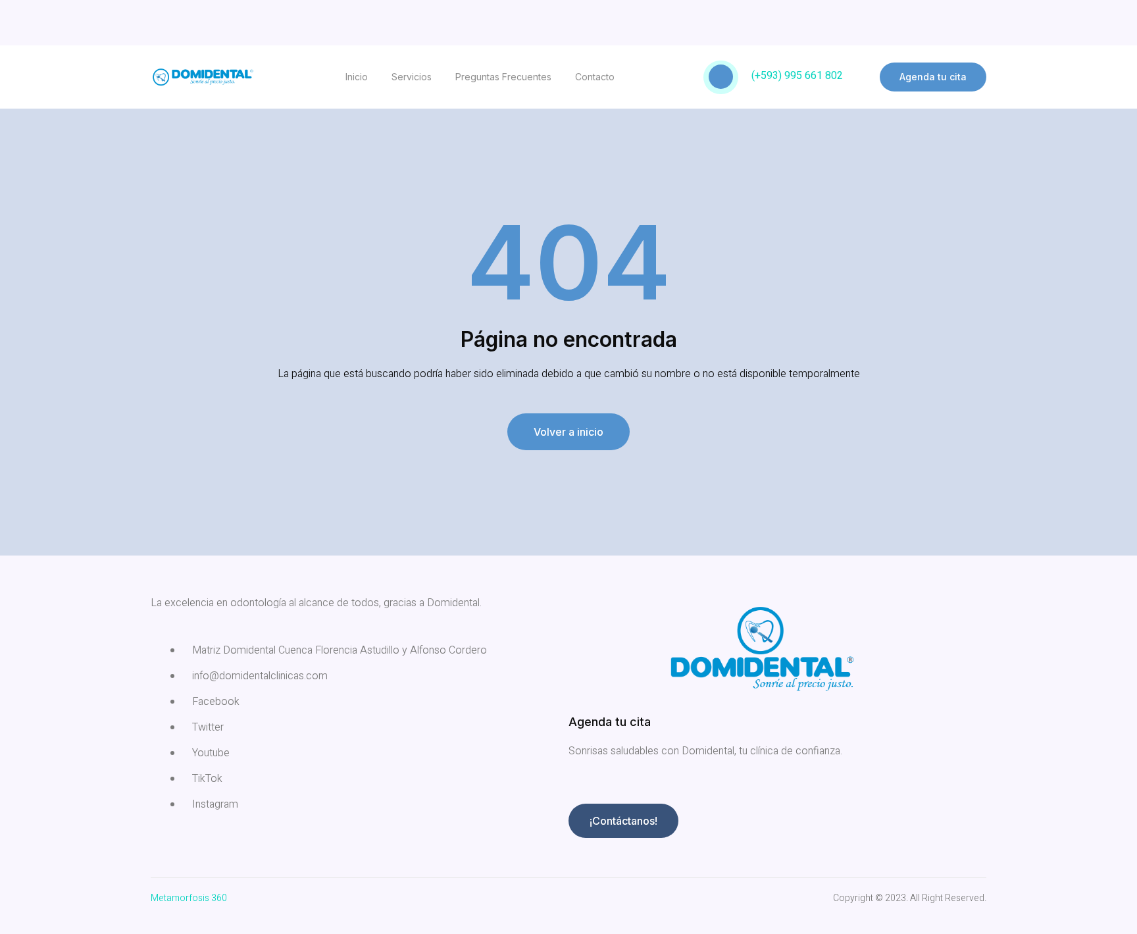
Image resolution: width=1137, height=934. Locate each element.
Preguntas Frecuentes (503, 76)
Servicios (412, 76)
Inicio (356, 76)
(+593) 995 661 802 (797, 76)
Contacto (595, 76)
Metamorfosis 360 (189, 898)
